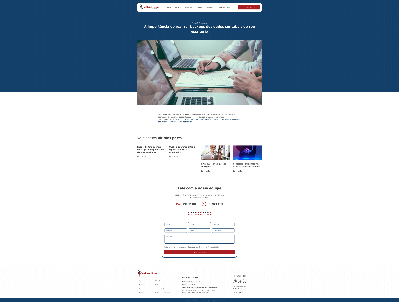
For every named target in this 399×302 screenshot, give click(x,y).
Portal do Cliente (224, 7)
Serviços (178, 7)
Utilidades (199, 7)
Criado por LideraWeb (216, 300)
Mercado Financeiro (199, 23)
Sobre (168, 7)
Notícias (188, 7)
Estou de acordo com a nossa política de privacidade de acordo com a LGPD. (192, 247)
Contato (210, 7)
